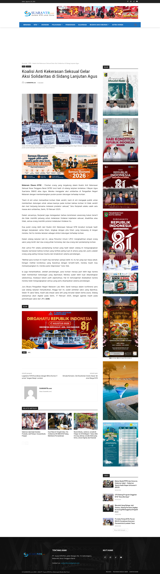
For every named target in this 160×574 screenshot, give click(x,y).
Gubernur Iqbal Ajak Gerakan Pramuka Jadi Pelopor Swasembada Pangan (33, 434)
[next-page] (26, 443)
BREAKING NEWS (27, 428)
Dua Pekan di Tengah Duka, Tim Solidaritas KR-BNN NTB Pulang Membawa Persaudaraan (58, 434)
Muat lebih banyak (119, 530)
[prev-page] (23, 443)
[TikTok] (134, 1)
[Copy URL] (53, 88)
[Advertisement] (80, 43)
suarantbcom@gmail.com (70, 563)
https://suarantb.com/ (45, 391)
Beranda (24, 63)
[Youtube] (137, 1)
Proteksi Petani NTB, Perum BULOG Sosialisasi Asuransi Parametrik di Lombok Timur (125, 521)
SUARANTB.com (31, 82)
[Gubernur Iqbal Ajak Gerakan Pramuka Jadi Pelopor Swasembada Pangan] (34, 421)
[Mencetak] (48, 88)
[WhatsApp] (43, 88)
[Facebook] (128, 1)
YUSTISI (28, 66)
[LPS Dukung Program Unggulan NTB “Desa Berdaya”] (108, 497)
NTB (30, 63)
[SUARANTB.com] (23, 83)
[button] (135, 24)
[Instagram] (131, 1)
